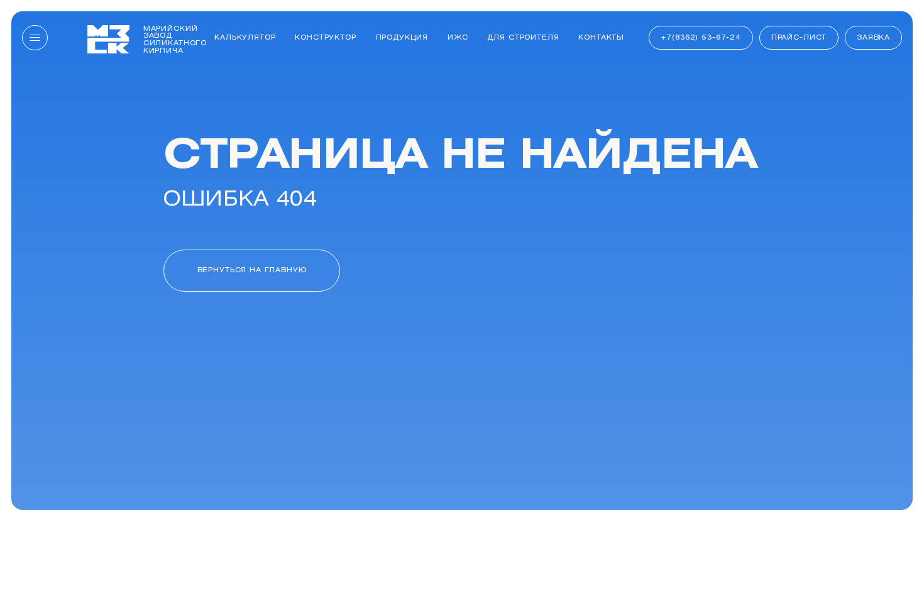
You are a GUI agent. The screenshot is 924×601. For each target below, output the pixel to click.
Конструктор (325, 37)
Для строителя (523, 37)
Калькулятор (244, 37)
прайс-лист (799, 37)
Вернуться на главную (252, 270)
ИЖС (458, 37)
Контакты (601, 37)
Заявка (873, 37)
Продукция (402, 37)
